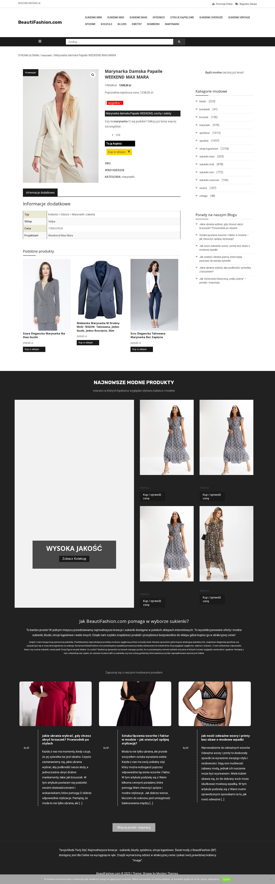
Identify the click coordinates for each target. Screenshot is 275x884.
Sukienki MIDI (115, 17)
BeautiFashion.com (40, 22)
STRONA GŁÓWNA (28, 55)
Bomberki (153, 24)
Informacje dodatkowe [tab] (40, 192)
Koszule (106, 24)
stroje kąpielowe (208, 148)
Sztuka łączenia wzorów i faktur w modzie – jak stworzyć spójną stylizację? (224, 237)
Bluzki (122, 24)
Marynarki (172, 24)
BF (28, 748)
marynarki (46, 55)
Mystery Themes (167, 873)
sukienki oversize (209, 180)
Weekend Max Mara (60, 235)
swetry (203, 188)
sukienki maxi (207, 156)
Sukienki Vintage (239, 17)
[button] (93, 75)
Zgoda (226, 879)
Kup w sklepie (117, 152)
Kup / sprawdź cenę (152, 496)
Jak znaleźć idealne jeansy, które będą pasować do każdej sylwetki (220, 258)
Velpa (51, 221)
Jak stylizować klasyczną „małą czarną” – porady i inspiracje (222, 280)
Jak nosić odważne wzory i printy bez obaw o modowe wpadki (224, 247)
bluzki (202, 101)
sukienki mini (206, 172)
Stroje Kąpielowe (182, 17)
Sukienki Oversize (211, 17)
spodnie (203, 140)
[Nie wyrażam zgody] (271, 879)
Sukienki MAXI (138, 17)
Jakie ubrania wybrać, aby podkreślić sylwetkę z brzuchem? (225, 269)
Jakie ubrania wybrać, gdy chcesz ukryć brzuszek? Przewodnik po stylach (221, 226)
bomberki (204, 109)
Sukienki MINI (93, 17)
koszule (203, 117)
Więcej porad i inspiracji (134, 827)
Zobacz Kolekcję (74, 559)
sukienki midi (206, 164)
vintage (203, 195)
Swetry (137, 24)
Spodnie (90, 24)
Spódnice (159, 17)
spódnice (204, 132)
